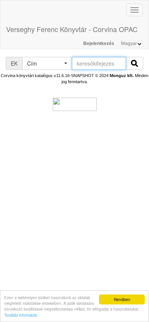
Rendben (122, 299)
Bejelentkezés (98, 43)
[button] (47, 63)
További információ (20, 315)
